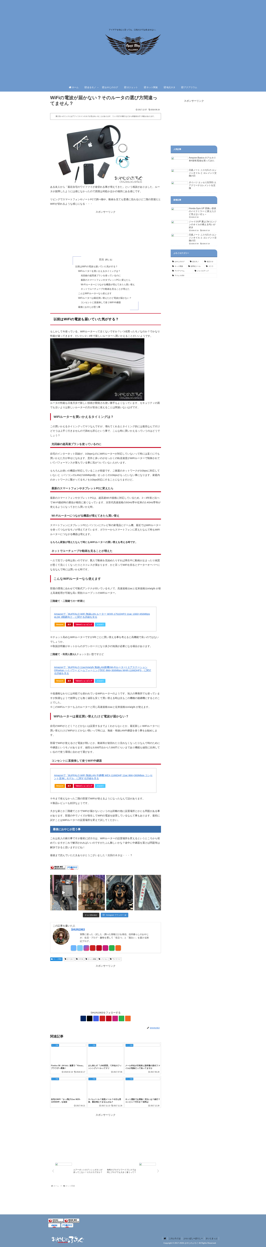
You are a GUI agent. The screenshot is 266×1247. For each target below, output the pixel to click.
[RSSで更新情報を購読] (118, 948)
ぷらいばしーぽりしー (193, 1238)
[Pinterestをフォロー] (99, 948)
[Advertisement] (105, 233)
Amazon (59, 624)
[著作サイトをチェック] (73, 948)
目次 (101, 259)
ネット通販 (92, 959)
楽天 (69, 624)
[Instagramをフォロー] (86, 948)
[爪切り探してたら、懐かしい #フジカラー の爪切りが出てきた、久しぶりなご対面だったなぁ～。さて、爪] (147, 892)
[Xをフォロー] (80, 948)
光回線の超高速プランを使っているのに (101, 275)
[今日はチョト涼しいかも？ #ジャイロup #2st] (63, 892)
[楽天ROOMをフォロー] (105, 948)
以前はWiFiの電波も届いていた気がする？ (96, 266)
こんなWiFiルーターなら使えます (95, 293)
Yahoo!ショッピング (84, 624)
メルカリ (100, 624)
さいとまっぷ (211, 1238)
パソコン (104, 959)
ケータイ (70, 959)
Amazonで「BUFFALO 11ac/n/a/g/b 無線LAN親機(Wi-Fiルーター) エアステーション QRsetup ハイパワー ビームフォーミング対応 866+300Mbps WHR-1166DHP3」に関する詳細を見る (102, 670)
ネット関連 (57, 959)
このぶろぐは (175, 1238)
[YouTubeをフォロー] (92, 948)
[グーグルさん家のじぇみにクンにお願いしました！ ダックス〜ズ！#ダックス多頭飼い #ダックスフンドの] (91, 892)
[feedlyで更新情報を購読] (112, 948)
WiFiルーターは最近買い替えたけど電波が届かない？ (104, 298)
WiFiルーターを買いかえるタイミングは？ (99, 271)
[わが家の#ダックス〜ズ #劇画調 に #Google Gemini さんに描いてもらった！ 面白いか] (119, 892)
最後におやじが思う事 (89, 307)
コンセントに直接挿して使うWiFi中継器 (101, 302)
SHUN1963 (78, 929)
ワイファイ (116, 959)
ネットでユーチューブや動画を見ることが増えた (105, 289)
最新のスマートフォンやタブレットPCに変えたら (106, 280)
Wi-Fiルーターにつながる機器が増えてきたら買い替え (108, 284)
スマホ (80, 959)
